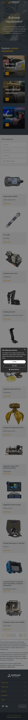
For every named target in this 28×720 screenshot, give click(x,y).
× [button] (24, 349)
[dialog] (14, 360)
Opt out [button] (14, 365)
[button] (14, 369)
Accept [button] (14, 361)
